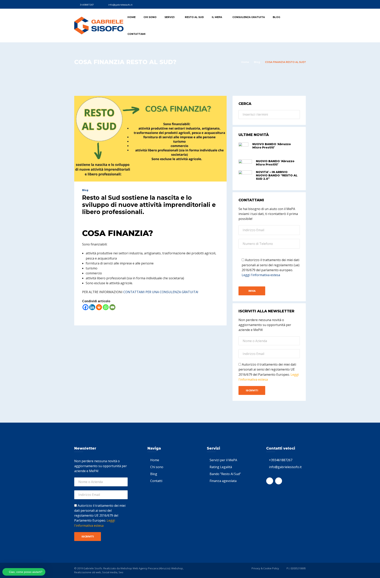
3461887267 (87, 4)
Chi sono (150, 17)
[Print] (99, 307)
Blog (276, 17)
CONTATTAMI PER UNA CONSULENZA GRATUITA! (160, 292)
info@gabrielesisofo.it (285, 467)
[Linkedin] (92, 307)
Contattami (136, 33)
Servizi (169, 17)
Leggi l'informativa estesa (261, 275)
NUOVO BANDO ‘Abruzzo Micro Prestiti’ (271, 145)
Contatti (156, 481)
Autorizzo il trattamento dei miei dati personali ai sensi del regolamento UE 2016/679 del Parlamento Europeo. (99, 515)
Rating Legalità (221, 467)
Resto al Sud (194, 17)
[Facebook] (85, 307)
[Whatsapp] (106, 307)
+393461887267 (280, 460)
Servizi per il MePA (223, 460)
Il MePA (217, 17)
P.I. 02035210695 (296, 568)
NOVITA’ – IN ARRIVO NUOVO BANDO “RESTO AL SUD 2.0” (276, 175)
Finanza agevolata (223, 481)
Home (131, 17)
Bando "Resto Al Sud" (225, 474)
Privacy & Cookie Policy (265, 568)
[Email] (112, 307)
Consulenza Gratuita (248, 17)
